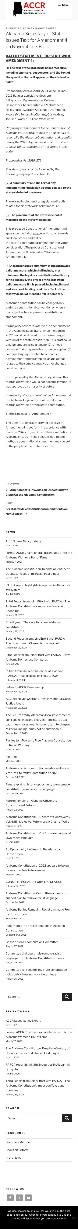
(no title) (11, 756)
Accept (39, 1223)
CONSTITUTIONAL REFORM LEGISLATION (34, 882)
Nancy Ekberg (46, 28)
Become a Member (18, 1142)
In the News (13, 1157)
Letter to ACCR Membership (25, 687)
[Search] (67, 997)
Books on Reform (17, 1150)
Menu (65, 5)
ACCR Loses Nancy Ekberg (23, 541)
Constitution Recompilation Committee (32, 942)
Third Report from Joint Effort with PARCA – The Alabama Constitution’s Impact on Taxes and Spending (38, 606)
